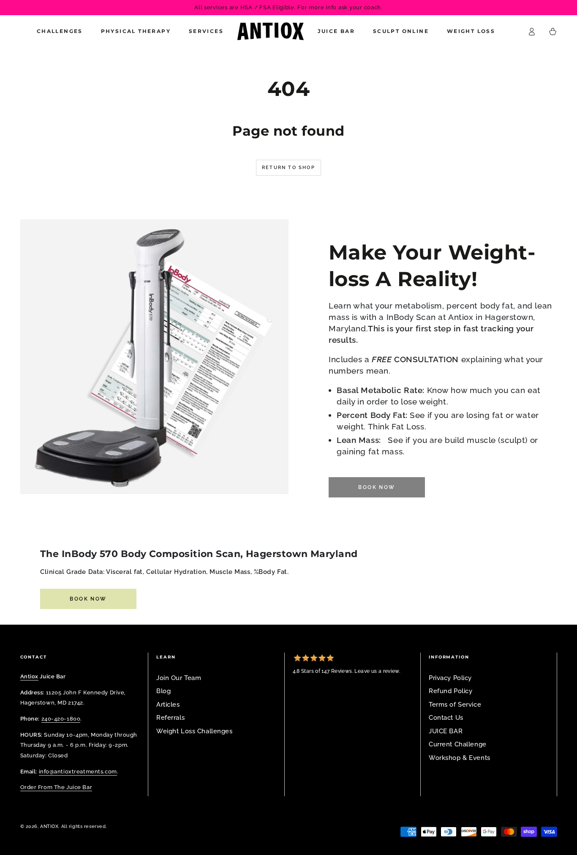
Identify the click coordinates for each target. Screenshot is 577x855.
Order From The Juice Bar (56, 787)
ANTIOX (49, 826)
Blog (163, 691)
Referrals (170, 717)
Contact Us (446, 717)
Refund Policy (450, 691)
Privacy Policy (450, 678)
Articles (168, 704)
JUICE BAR (446, 731)
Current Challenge (458, 744)
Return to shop (288, 167)
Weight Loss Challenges (194, 731)
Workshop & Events (459, 758)
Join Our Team (178, 678)
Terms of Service (455, 704)
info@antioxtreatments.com (78, 771)
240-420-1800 (61, 718)
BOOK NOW (88, 599)
